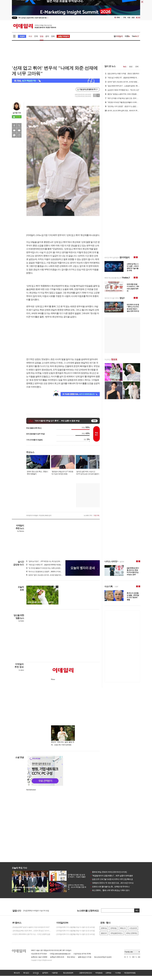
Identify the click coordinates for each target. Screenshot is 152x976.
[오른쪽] (57, 587)
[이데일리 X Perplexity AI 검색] (56, 81)
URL (19, 135)
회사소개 (16, 973)
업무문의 (45, 973)
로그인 (138, 17)
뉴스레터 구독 (88, 515)
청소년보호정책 (68, 973)
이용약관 (54, 973)
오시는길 (35, 973)
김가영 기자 (17, 113)
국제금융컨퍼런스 (116, 933)
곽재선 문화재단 (131, 933)
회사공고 (26, 973)
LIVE (14, 18)
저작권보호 (98, 973)
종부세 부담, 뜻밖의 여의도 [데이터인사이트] (108, 872)
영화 (53, 36)
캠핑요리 (104, 933)
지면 (128, 17)
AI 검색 (22, 36)
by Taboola (20, 531)
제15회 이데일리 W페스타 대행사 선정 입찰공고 (39, 911)
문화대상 (104, 928)
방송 (41, 36)
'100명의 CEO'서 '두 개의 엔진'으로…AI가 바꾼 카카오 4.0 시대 (115, 883)
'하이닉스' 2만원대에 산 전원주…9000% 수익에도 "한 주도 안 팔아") (50, 572)
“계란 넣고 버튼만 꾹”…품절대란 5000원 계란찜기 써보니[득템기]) (49, 565)
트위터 (19, 125)
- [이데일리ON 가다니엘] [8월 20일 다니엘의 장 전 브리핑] (75, 931)
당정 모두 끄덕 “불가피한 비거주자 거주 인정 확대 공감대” (113, 879)
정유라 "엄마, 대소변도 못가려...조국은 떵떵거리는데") (45, 575)
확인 (136, 910)
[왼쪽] (55, 587)
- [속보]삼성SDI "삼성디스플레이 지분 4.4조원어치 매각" (31, 927)
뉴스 (124, 66)
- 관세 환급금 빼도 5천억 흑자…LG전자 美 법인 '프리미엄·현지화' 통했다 (32, 931)
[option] (56, 17)
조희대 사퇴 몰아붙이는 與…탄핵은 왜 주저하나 (109, 887)
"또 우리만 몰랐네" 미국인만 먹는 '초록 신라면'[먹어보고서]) (47, 568)
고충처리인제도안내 (85, 973)
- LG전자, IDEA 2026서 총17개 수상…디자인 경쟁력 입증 (31, 934)
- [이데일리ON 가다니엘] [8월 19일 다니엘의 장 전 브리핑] (75, 934)
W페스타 (123, 928)
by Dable (21, 621)
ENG (118, 17)
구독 (124, 17)
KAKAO (14, 135)
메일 (14, 130)
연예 (36, 36)
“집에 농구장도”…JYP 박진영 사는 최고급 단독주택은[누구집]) (48, 561)
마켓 (127, 36)
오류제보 (108, 973)
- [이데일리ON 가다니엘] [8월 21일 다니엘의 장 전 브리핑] (75, 927)
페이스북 (14, 125)
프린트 (19, 130)
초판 (133, 17)
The (135, 36)
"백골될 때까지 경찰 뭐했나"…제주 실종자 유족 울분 (111, 876)
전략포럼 (113, 928)
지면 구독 (96, 515)
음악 (47, 36)
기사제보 (118, 973)
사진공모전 (133, 928)
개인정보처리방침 (129, 973)
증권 (130, 66)
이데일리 (34, 26)
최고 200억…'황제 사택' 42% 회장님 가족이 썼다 (109, 890)
